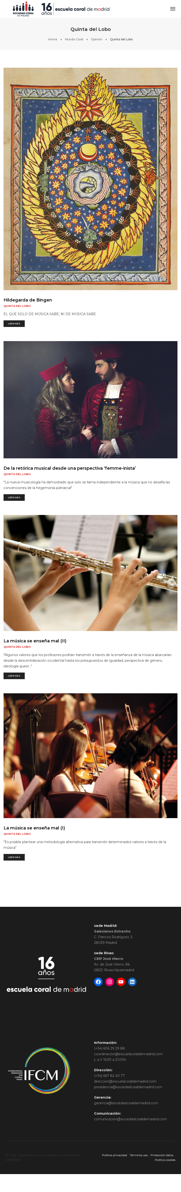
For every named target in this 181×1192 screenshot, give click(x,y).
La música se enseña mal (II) (35, 641)
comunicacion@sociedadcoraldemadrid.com (130, 1119)
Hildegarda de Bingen (28, 300)
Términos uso (139, 1155)
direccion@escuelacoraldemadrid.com (125, 1081)
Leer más (14, 323)
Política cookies (165, 1160)
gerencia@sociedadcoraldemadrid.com (126, 1103)
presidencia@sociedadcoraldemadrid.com (128, 1087)
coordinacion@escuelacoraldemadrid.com (128, 1054)
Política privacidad (114, 1155)
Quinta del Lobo (17, 306)
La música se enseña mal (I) (34, 828)
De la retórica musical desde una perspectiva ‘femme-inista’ (70, 468)
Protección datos (162, 1155)
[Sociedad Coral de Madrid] (61, 9)
